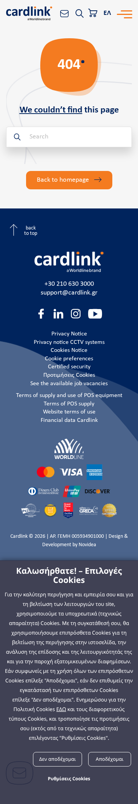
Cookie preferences (69, 359)
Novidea (87, 545)
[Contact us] (64, 13)
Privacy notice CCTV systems (69, 342)
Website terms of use (69, 412)
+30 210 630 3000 (69, 284)
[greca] (88, 510)
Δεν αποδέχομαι (57, 758)
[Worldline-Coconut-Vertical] (69, 449)
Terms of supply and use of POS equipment (69, 395)
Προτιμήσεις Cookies (69, 375)
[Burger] (124, 13)
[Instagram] (75, 314)
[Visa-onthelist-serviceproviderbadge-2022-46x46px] (50, 510)
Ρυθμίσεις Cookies (69, 778)
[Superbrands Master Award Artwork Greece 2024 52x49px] (109, 510)
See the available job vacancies (69, 384)
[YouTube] (95, 314)
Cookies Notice (69, 350)
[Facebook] (41, 314)
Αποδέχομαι (109, 758)
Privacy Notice (69, 334)
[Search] (79, 13)
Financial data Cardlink (69, 420)
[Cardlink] (29, 13)
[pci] (30, 510)
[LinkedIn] (58, 314)
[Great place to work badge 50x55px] (68, 510)
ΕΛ (107, 13)
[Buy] (93, 13)
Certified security (69, 367)
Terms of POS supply (69, 404)
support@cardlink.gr (69, 292)
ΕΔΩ (61, 709)
